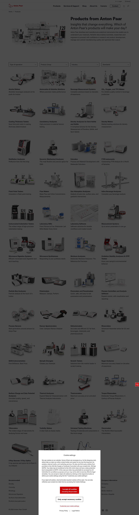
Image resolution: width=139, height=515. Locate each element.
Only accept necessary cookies (69, 499)
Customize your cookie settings (69, 506)
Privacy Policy (63, 511)
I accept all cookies (69, 490)
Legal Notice (76, 511)
